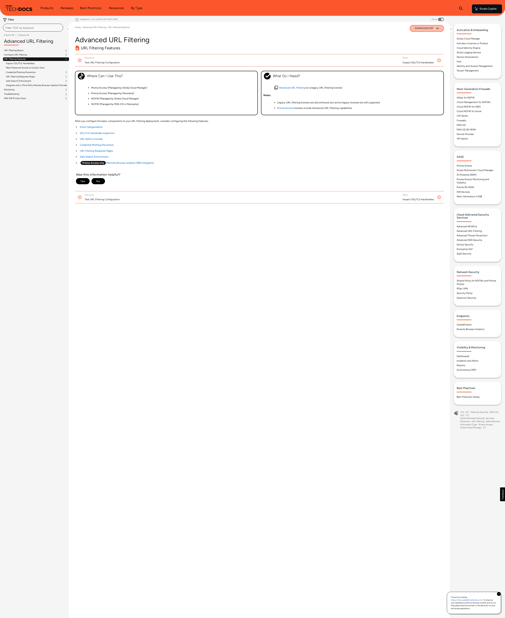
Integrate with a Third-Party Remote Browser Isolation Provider (36, 85)
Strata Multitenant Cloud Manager (475, 170)
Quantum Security (466, 297)
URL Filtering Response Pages (20, 77)
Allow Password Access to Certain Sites (25, 67)
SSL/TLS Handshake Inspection (97, 133)
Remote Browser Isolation (470, 329)
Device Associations (467, 57)
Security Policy (464, 293)
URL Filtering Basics (13, 50)
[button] (502, 494)
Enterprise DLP (465, 249)
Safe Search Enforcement (18, 81)
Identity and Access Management (475, 66)
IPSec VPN (462, 288)
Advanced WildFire (467, 226)
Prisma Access (464, 165)
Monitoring (9, 90)
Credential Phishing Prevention (21, 72)
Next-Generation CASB (469, 196)
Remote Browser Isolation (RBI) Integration (130, 162)
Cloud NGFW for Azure (469, 111)
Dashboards (463, 356)
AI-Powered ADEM (466, 174)
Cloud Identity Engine (468, 48)
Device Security (465, 244)
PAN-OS (461, 125)
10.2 (462, 415)
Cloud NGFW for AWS (469, 106)
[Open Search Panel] (461, 9)
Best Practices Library (468, 396)
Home (78, 27)
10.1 (467, 412)
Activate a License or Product (472, 43)
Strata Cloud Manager (468, 38)
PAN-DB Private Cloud (15, 98)
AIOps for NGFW (466, 97)
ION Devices (463, 192)
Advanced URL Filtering (94, 27)
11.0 (462, 412)
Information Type (468, 424)
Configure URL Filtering (15, 55)
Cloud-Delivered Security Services (477, 418)
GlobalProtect (464, 324)
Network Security (479, 412)
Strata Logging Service (469, 52)
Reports (461, 365)
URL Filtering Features (15, 59)
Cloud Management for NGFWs (474, 102)
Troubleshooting (11, 94)
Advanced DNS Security (469, 240)
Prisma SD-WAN (465, 187)
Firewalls (461, 120)
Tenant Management (468, 70)
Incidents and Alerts (467, 360)
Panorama (465, 421)
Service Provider (465, 134)
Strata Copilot (488, 8)
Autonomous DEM (466, 369)
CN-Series (462, 115)
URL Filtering (477, 421)
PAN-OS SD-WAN (466, 129)
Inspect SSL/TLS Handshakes (20, 63)
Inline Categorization (91, 126)
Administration (493, 421)
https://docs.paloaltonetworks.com (467, 600)
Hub (459, 61)
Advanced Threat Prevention (472, 235)
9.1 (484, 427)
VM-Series (462, 138)
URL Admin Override (91, 138)
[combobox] (33, 28)
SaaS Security (464, 253)
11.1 (467, 415)
